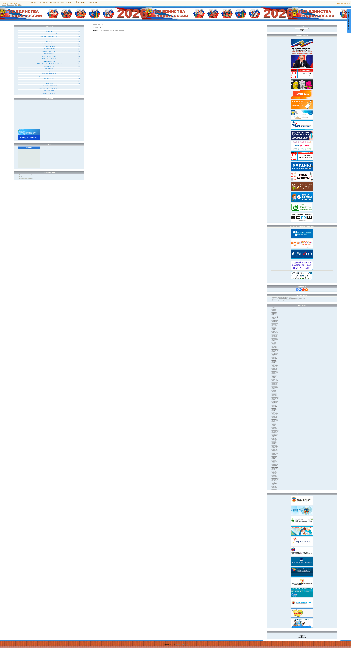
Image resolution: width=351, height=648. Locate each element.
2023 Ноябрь (274, 449)
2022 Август (274, 428)
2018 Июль (274, 362)
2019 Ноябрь (274, 383)
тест (20, 176)
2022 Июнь (274, 425)
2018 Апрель (274, 358)
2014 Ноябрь (274, 318)
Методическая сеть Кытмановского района (282, 297)
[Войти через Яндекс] (303, 289)
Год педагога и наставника (25, 178)
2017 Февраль (274, 339)
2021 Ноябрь (274, 416)
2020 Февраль (274, 387)
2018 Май (273, 360)
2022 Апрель (274, 423)
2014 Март (273, 307)
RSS (20, 5)
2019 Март (273, 373)
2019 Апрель (274, 375)
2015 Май (273, 327)
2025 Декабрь (274, 482)
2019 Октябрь (274, 381)
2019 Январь (274, 371)
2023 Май (273, 440)
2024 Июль (274, 460)
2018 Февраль (274, 355)
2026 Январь (274, 483)
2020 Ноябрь (274, 399)
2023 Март (273, 438)
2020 (99, 24)
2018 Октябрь (274, 366)
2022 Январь (274, 419)
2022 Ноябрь (274, 432)
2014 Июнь (274, 312)
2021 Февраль (274, 403)
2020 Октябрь (274, 398)
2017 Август (274, 347)
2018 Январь (274, 354)
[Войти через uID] (297, 289)
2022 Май (273, 424)
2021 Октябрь (274, 414)
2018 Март (273, 357)
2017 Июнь (274, 344)
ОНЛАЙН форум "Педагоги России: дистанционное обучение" (110, 30)
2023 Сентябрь (274, 446)
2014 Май (273, 310)
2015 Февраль (274, 322)
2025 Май (273, 473)
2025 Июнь (274, 475)
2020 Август (274, 395)
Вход (16, 5)
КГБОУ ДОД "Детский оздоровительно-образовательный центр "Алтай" (288, 298)
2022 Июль (274, 427)
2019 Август (274, 379)
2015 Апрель (274, 325)
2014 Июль (274, 313)
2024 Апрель (274, 456)
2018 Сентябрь (274, 365)
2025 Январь (274, 468)
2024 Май (273, 457)
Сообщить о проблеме (28, 137)
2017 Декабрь (274, 353)
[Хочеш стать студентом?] (302, 265)
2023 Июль (274, 443)
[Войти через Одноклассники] (306, 289)
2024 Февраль (274, 453)
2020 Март (273, 388)
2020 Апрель (274, 390)
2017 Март (273, 340)
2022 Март (273, 421)
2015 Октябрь (274, 332)
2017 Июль (274, 346)
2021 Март (273, 405)
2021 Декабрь (274, 417)
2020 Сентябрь (274, 397)
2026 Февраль (274, 484)
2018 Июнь (274, 361)
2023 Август (274, 445)
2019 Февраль (274, 372)
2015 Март (273, 324)
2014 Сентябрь (274, 316)
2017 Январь (274, 338)
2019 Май (273, 376)
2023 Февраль (274, 436)
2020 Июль (274, 394)
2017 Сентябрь (274, 349)
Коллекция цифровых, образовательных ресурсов (283, 300)
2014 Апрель (274, 309)
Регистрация (10, 5)
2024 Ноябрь (274, 465)
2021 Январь (274, 402)
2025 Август (274, 476)
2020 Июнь (274, 392)
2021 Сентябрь (274, 413)
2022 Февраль (274, 420)
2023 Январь (274, 435)
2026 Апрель (274, 487)
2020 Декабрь (274, 401)
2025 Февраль (274, 469)
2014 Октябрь (274, 317)
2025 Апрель (274, 472)
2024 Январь (274, 451)
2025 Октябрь (274, 479)
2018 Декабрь (274, 369)
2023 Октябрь (274, 447)
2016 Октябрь (274, 333)
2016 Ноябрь (274, 335)
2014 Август (274, 314)
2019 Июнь (274, 377)
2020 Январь (274, 386)
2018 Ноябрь (274, 368)
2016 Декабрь (274, 336)
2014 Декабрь (274, 320)
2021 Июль (274, 410)
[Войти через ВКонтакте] (300, 289)
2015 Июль (274, 329)
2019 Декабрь (274, 384)
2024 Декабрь (274, 467)
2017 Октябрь (274, 350)
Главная (4, 5)
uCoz (186, 644)
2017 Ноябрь (274, 351)
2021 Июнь (274, 409)
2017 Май (273, 343)
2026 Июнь (274, 488)
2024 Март (273, 454)
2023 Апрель (274, 439)
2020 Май (273, 391)
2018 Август (274, 364)
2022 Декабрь (274, 434)
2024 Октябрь (274, 464)
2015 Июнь (274, 328)
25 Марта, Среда (97, 27)
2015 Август (274, 331)
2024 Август (274, 461)
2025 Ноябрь (274, 480)
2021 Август (274, 412)
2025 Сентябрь (274, 478)
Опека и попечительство (24, 174)
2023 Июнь (274, 442)
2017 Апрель (274, 342)
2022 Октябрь (274, 431)
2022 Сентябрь (274, 430)
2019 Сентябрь (274, 380)
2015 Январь (274, 321)
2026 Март (273, 486)
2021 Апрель (274, 406)
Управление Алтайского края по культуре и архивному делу (286, 299)
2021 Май (273, 408)
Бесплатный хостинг (180, 644)
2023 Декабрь (274, 450)
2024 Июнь (274, 458)
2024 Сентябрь (274, 462)
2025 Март (273, 471)
